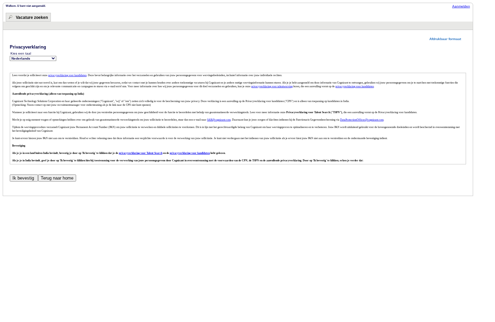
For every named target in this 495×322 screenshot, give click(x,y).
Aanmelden (461, 6)
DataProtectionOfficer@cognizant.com (362, 119)
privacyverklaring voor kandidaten (67, 75)
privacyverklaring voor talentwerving (272, 86)
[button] (447, 39)
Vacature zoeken (32, 17)
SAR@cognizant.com (219, 119)
